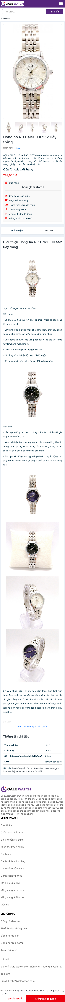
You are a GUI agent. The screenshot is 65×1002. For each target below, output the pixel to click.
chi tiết (48, 230)
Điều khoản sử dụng (12, 839)
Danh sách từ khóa (11, 875)
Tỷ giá (20, 990)
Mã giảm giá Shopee (12, 897)
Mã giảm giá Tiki (10, 882)
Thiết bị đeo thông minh (14, 928)
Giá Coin (4, 993)
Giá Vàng (49, 990)
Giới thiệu (17, 230)
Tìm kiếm (54, 11)
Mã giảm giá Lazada (12, 890)
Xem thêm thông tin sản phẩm (32, 726)
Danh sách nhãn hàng (13, 861)
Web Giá (59, 990)
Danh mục (6, 854)
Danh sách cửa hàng (12, 868)
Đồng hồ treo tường (12, 942)
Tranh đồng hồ (9, 950)
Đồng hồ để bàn (10, 935)
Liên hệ (5, 904)
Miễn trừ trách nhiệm (12, 846)
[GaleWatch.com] (17, 4)
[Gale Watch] (16, 789)
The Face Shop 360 (34, 990)
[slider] (8, 127)
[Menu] (61, 3)
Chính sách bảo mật (12, 832)
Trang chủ (5, 18)
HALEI (17, 148)
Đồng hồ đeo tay (10, 921)
